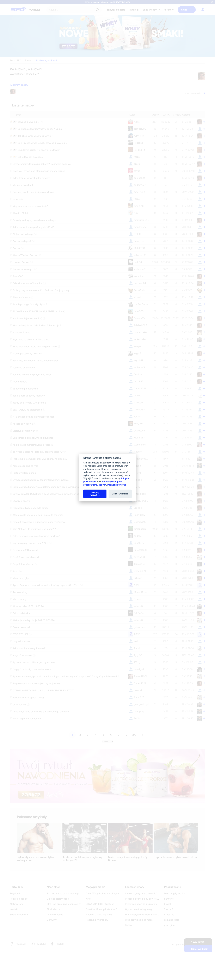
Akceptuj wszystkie (95, 493)
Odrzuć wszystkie (120, 493)
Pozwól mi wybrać (116, 484)
